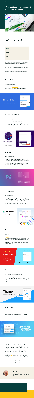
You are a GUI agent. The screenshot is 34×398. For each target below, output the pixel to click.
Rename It (7, 52)
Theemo (7, 55)
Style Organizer (14, 203)
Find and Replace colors (22, 121)
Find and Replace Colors (9, 51)
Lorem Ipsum (25, 314)
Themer (7, 56)
